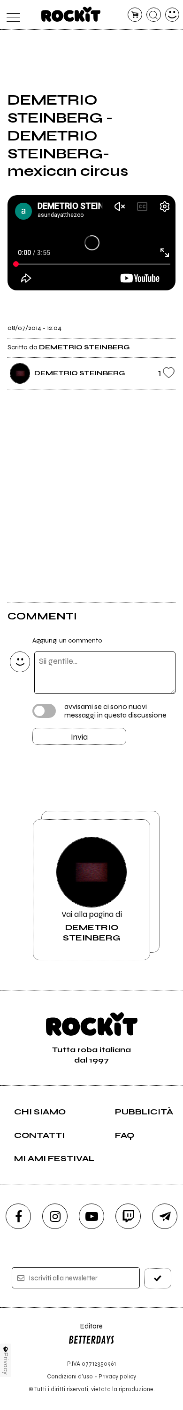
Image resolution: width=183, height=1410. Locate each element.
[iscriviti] (158, 1278)
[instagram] (55, 1216)
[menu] (11, 15)
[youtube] (91, 1216)
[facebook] (18, 1216)
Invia (79, 737)
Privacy (6, 1363)
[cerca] (153, 15)
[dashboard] (172, 15)
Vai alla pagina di (91, 926)
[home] (71, 14)
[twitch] (128, 1216)
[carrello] (135, 15)
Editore (85, 1330)
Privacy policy (117, 1376)
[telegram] (164, 1216)
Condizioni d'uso (70, 1376)
